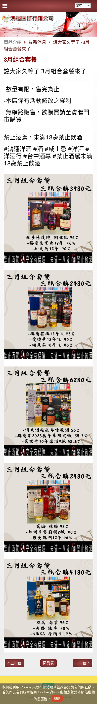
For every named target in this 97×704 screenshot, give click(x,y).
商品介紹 (13, 42)
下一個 (81, 663)
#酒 (38, 149)
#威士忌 (55, 149)
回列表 (48, 663)
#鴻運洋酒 (18, 149)
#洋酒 (76, 149)
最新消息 (38, 42)
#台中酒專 (37, 156)
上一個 (16, 663)
